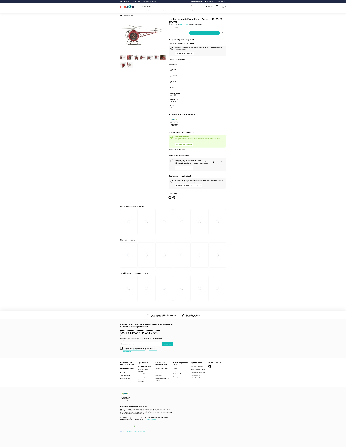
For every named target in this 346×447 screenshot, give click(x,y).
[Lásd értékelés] (197, 27)
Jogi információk (197, 363)
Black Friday (117, 11)
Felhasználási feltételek (198, 369)
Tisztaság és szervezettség (209, 11)
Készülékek (193, 11)
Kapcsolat (210, 1)
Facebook (209, 366)
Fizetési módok (180, 59)
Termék (171, 59)
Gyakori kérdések (178, 374)
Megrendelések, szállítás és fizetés (127, 363)
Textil (158, 11)
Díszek (164, 11)
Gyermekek (225, 11)
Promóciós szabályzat (197, 366)
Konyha (184, 11)
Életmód (233, 11)
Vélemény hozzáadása (184, 144)
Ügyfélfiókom (143, 363)
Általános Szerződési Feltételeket (134, 350)
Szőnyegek (150, 11)
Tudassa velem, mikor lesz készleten (204, 33)
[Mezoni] (121, 16)
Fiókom (209, 6)
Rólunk (175, 368)
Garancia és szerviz (161, 373)
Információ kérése (182, 185)
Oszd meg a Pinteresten (173, 197)
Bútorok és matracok (131, 11)
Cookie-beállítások (196, 375)
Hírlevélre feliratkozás (184, 53)
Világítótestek (174, 11)
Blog (174, 371)
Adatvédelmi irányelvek (198, 372)
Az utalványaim (142, 377)
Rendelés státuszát (197, 1)
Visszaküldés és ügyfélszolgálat (161, 363)
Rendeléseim (124, 373)
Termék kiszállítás (125, 375)
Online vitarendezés (197, 378)
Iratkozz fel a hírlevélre (145, 374)
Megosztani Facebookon (169, 197)
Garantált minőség (193, 315)
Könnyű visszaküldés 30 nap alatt (163, 315)
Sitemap (175, 376)
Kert (143, 11)
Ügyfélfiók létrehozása (144, 366)
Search (191, 6)
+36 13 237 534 (221, 1)
